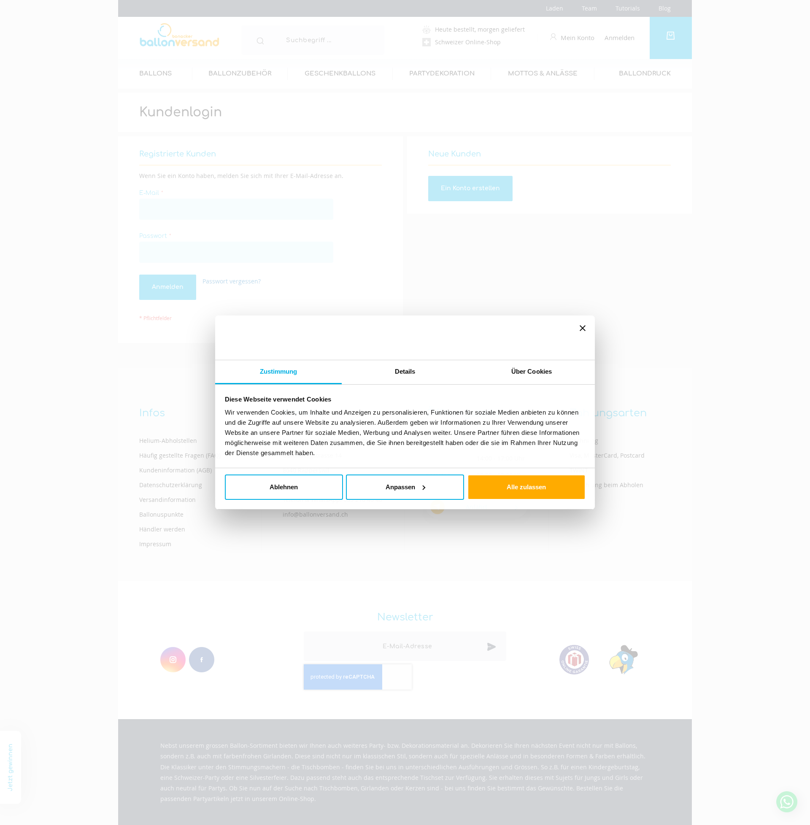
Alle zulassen (526, 487)
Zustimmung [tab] (278, 371)
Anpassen (400, 487)
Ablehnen (284, 487)
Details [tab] (405, 371)
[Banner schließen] (583, 337)
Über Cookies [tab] (531, 371)
